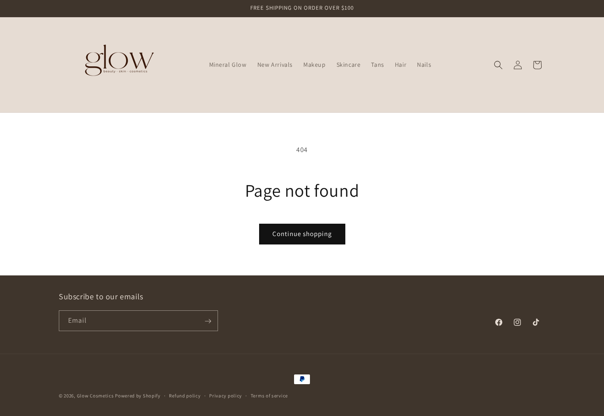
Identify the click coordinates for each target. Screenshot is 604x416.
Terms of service (269, 395)
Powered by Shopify (138, 396)
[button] (498, 65)
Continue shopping (302, 233)
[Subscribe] (208, 321)
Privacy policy (225, 395)
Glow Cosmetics (95, 396)
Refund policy (184, 395)
